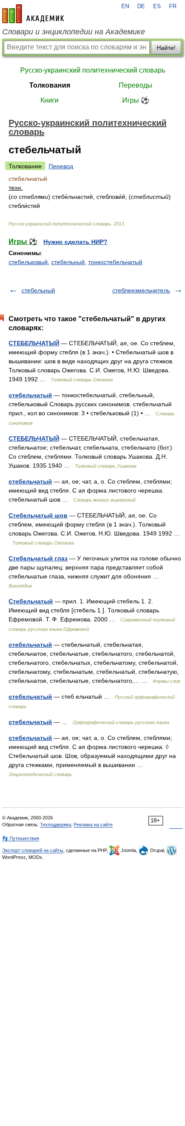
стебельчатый (30, 395)
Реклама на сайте (93, 824)
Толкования (49, 85)
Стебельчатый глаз (38, 558)
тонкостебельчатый (115, 262)
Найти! (166, 47)
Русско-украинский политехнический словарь (92, 70)
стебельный (68, 262)
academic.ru (33, 13)
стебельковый (28, 262)
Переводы (135, 85)
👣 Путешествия (20, 838)
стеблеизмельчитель (141, 290)
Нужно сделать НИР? (75, 241)
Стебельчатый (31, 601)
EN (125, 6)
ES (157, 6)
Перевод (61, 166)
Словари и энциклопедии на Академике (73, 31)
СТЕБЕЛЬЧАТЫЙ (34, 343)
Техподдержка (55, 824)
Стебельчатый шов (38, 515)
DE (141, 6)
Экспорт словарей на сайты (32, 850)
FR (172, 6)
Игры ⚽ (135, 100)
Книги (49, 100)
